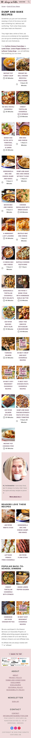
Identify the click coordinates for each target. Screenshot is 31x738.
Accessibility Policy (15, 690)
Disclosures (15, 685)
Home (3, 6)
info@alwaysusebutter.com (15, 716)
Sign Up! (15, 701)
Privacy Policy (15, 677)
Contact (15, 713)
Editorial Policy (15, 687)
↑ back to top (15, 654)
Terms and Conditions (15, 680)
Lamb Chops (6, 48)
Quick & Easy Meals (13, 6)
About (15, 675)
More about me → (16, 496)
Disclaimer (15, 682)
